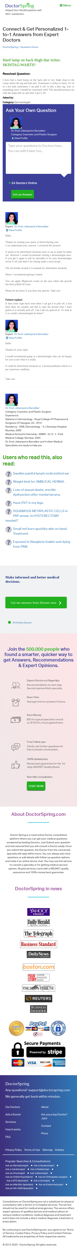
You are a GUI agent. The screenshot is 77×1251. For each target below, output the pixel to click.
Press (44, 1133)
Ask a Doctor (13, 1114)
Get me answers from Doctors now (34, 602)
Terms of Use (32, 1149)
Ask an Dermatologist (16, 1165)
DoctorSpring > (11, 47)
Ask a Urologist (41, 1180)
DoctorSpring (17, 1083)
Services (10, 1121)
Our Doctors (12, 1106)
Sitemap (47, 1149)
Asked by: (8, 97)
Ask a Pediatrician (39, 1169)
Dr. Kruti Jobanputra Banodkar (28, 130)
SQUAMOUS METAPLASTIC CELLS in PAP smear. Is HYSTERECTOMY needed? (36, 515)
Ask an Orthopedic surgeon (52, 1177)
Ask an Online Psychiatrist (19, 1177)
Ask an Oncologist (15, 1173)
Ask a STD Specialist (17, 1180)
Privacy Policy (13, 1149)
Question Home (29, 47)
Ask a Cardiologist (15, 1169)
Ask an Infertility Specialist (19, 1184)
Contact (46, 1125)
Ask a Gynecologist (44, 1165)
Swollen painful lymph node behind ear (41, 473)
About (45, 1106)
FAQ (7, 1136)
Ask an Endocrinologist (50, 1184)
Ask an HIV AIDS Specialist (19, 1188)
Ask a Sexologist (39, 1173)
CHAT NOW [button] (36, 786)
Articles (59, 1149)
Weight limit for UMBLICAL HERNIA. (39, 481)
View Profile (21, 138)
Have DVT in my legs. (28, 503)
